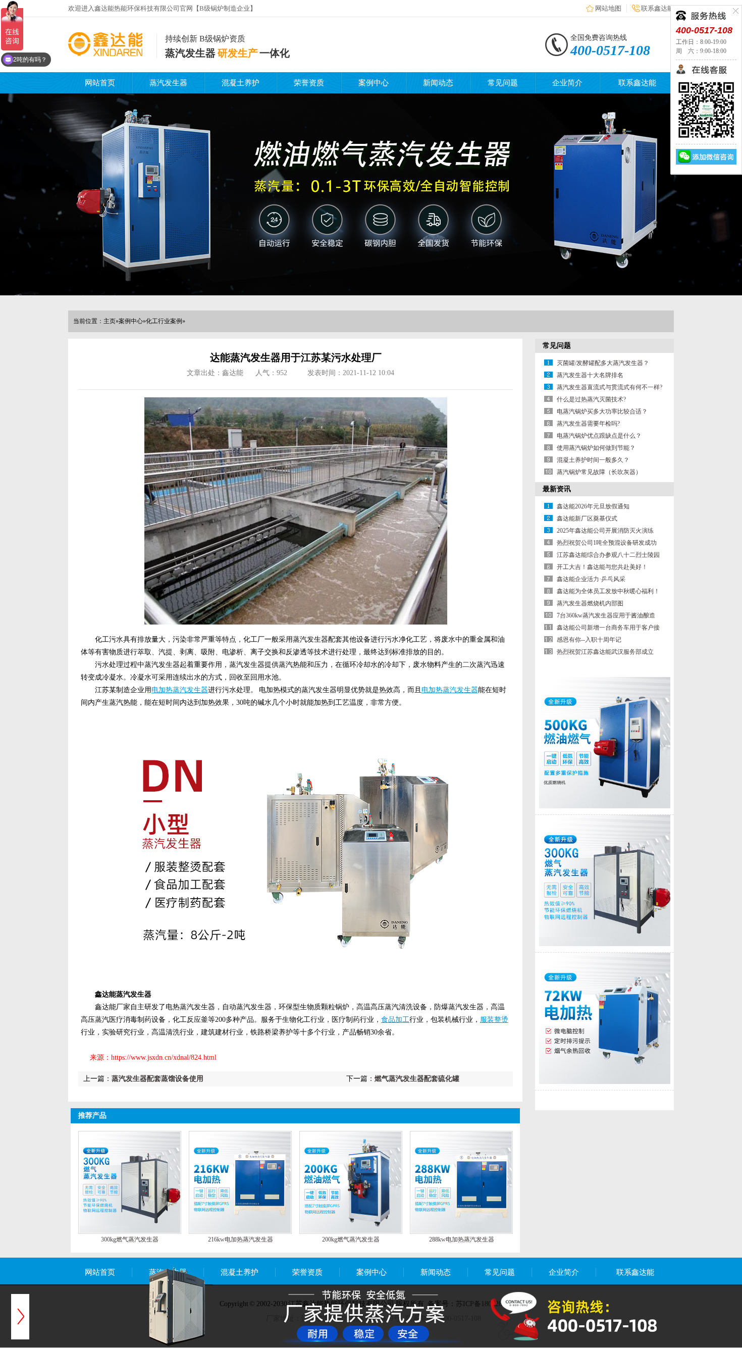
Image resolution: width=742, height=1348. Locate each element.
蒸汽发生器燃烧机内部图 (590, 603)
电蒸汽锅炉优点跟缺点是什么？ (599, 435)
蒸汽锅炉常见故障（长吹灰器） (599, 472)
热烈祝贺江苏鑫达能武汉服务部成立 (605, 651)
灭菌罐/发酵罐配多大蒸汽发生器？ (603, 363)
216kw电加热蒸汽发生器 (240, 1239)
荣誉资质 (309, 83)
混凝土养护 (240, 83)
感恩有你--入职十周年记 (589, 639)
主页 (109, 321)
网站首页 (100, 83)
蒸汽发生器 (168, 83)
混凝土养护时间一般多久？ (593, 459)
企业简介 (567, 83)
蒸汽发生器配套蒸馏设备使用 (157, 1078)
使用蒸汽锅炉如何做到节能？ (596, 447)
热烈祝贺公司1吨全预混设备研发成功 (607, 542)
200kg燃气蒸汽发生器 (351, 1239)
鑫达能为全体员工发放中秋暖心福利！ (608, 591)
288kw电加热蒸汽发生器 (461, 1239)
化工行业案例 (164, 321)
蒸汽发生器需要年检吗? (588, 423)
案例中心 (373, 83)
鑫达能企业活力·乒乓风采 (591, 579)
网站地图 (608, 8)
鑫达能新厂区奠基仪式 (587, 518)
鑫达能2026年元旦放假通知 (593, 506)
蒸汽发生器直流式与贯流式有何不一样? (609, 387)
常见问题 (503, 83)
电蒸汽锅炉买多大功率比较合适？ (602, 411)
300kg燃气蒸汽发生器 (129, 1239)
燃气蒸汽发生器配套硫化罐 (417, 1078)
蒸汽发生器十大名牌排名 (590, 375)
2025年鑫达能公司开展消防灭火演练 (605, 530)
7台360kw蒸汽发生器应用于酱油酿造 (606, 615)
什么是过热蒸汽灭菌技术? (591, 399)
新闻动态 (438, 83)
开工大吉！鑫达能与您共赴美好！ (602, 567)
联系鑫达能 (657, 8)
